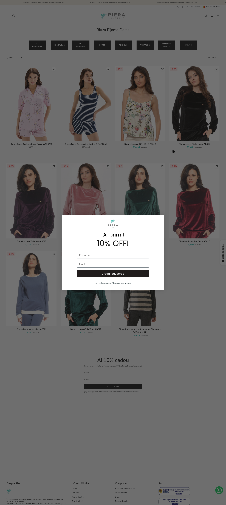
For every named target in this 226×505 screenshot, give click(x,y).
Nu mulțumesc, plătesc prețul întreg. (113, 283)
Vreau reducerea (113, 274)
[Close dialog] (155, 223)
